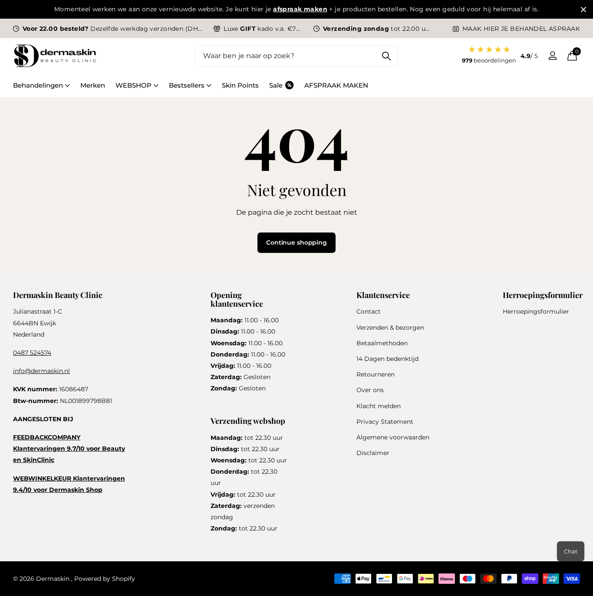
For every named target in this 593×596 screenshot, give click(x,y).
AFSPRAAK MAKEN (336, 85)
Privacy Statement (384, 421)
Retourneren (375, 374)
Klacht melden (378, 406)
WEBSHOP (133, 85)
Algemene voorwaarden (392, 437)
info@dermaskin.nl (41, 370)
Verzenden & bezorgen (390, 327)
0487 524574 (32, 352)
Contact (368, 311)
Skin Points (240, 85)
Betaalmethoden (382, 343)
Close (583, 9)
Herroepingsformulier (536, 311)
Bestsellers (186, 85)
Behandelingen (38, 85)
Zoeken (386, 56)
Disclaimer (372, 452)
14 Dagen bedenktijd (387, 358)
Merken (92, 85)
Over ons (370, 389)
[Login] (552, 55)
